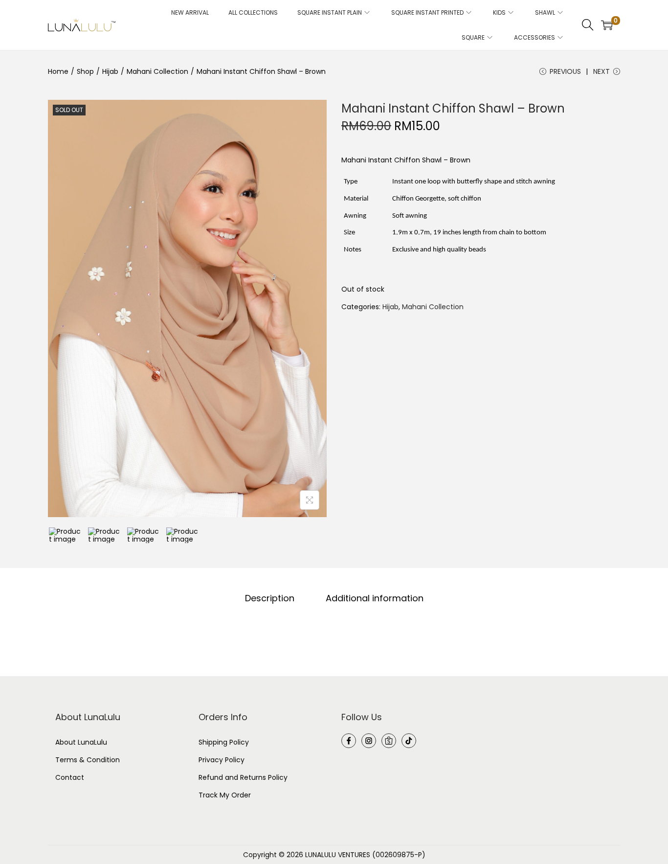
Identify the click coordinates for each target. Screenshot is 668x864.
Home (58, 71)
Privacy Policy (222, 760)
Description (269, 598)
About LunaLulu (81, 742)
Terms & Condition (87, 760)
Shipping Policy (224, 742)
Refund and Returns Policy (243, 777)
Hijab (110, 71)
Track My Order (225, 795)
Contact (69, 777)
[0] (607, 25)
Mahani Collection (157, 71)
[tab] (269, 598)
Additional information (374, 598)
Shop (85, 71)
